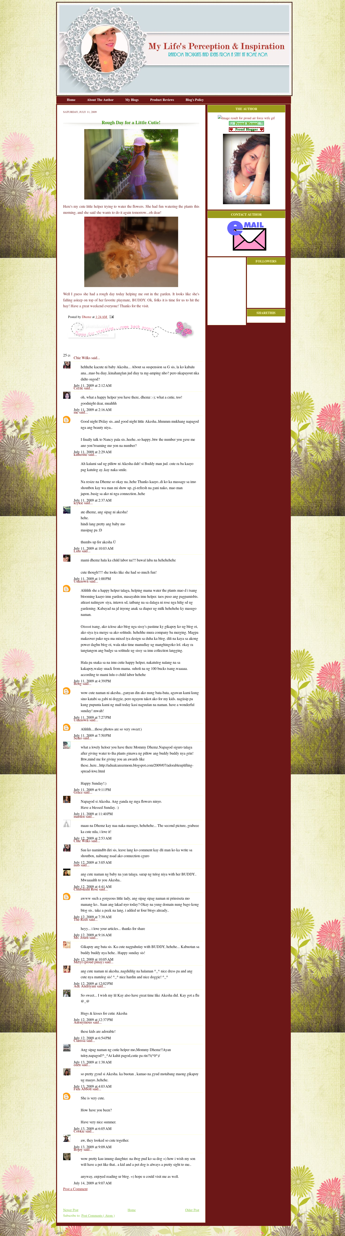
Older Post (192, 1210)
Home (71, 99)
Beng (78, 683)
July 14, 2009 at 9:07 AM (92, 1182)
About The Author (101, 99)
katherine (81, 454)
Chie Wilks (82, 357)
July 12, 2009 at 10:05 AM (93, 959)
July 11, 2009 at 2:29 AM (92, 451)
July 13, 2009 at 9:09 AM (92, 1146)
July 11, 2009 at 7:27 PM (92, 717)
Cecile (79, 387)
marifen (80, 816)
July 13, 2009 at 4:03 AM (92, 1086)
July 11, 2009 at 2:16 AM (92, 409)
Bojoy (79, 1149)
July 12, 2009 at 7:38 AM (92, 916)
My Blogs (132, 99)
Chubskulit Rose (86, 889)
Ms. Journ (81, 937)
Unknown (81, 581)
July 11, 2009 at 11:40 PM (93, 813)
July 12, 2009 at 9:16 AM (92, 934)
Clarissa (80, 1040)
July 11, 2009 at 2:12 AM (92, 385)
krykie (79, 502)
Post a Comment (75, 1188)
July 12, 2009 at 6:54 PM (92, 1037)
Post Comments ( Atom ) (98, 1215)
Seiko (78, 737)
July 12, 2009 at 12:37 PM (93, 1019)
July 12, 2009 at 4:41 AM (92, 886)
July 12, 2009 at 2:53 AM (92, 838)
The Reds (81, 919)
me (76, 412)
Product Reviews (162, 99)
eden (78, 1064)
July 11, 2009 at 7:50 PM (92, 735)
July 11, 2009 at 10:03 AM (93, 548)
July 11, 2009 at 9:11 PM (92, 789)
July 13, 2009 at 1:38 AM (92, 1061)
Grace (79, 792)
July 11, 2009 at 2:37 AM (92, 500)
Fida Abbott (83, 1088)
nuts (77, 864)
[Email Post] (111, 317)
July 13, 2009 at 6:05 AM (92, 1128)
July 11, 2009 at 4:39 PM (92, 680)
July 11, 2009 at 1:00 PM (92, 578)
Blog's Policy (195, 99)
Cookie (79, 1131)
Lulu (78, 550)
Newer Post (70, 1210)
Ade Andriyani (85, 985)
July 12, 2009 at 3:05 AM (92, 862)
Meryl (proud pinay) (89, 961)
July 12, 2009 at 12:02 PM (93, 983)
